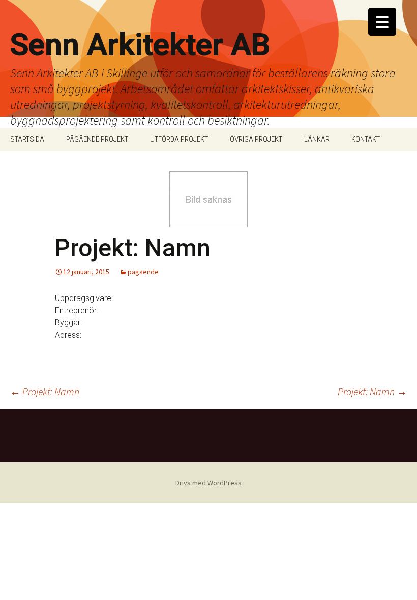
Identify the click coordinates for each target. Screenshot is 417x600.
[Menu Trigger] (382, 22)
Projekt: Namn (44, 391)
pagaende (143, 271)
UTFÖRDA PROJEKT (179, 139)
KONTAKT (365, 139)
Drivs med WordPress (208, 482)
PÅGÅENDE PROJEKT (97, 139)
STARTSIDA (27, 139)
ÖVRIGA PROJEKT (256, 139)
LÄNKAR (317, 139)
